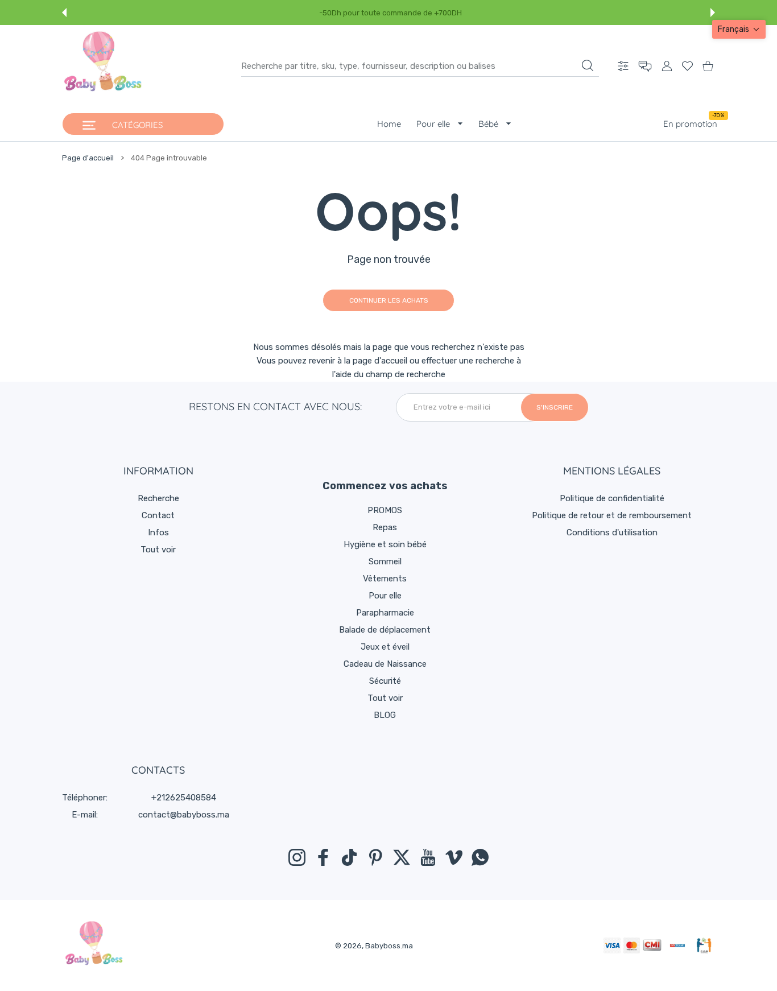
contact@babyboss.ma (183, 815)
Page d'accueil (88, 158)
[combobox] (420, 66)
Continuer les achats (388, 300)
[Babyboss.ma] (103, 66)
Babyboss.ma (389, 946)
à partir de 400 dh (649, 13)
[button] (64, 12)
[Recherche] (587, 65)
